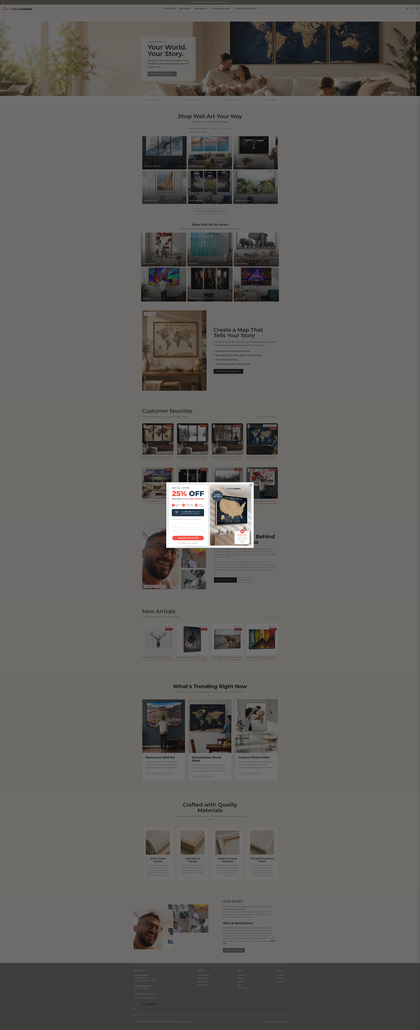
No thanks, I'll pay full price (188, 543)
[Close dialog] (251, 485)
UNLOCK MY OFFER (188, 538)
